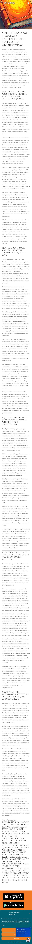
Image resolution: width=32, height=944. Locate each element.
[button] (30, 913)
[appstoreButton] (13, 893)
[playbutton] (13, 902)
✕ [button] (30, 927)
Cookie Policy (11, 941)
